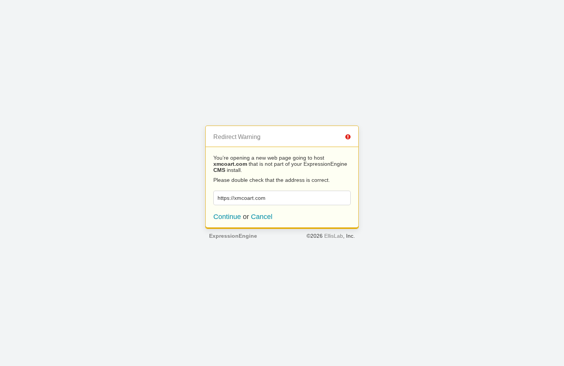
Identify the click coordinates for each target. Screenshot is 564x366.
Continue (227, 217)
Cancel (261, 217)
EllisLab (333, 236)
